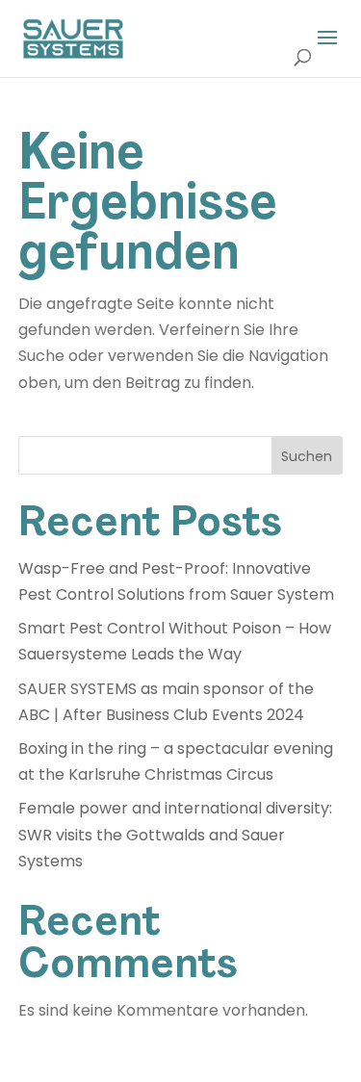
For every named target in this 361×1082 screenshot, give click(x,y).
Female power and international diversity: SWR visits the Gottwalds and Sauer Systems (175, 834)
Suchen (306, 456)
